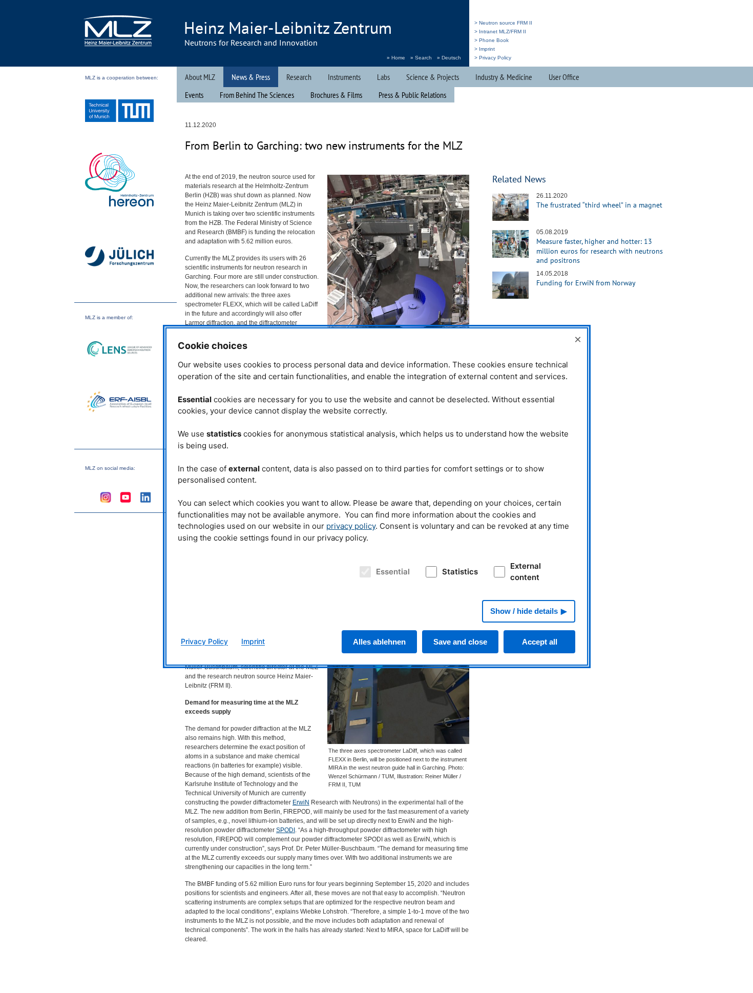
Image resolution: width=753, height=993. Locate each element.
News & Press (251, 77)
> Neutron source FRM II (503, 23)
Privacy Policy (204, 641)
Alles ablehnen (379, 641)
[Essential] (363, 571)
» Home (396, 57)
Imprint (253, 641)
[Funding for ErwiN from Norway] (510, 296)
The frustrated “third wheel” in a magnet (599, 205)
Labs (383, 77)
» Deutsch (449, 57)
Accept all (539, 641)
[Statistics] (430, 571)
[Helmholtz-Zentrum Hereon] (119, 181)
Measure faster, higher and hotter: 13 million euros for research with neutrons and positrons (599, 250)
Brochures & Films (336, 95)
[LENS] (119, 350)
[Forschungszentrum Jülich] (119, 258)
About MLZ (200, 77)
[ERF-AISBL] (119, 402)
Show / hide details (524, 611)
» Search (421, 57)
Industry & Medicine (503, 77)
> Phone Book (491, 40)
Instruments (344, 77)
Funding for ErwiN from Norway (586, 282)
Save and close (460, 641)
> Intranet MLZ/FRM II (500, 31)
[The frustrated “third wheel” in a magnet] (510, 218)
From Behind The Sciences (257, 95)
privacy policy (350, 526)
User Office (564, 77)
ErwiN (300, 802)
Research (298, 77)
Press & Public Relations (412, 95)
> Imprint (484, 49)
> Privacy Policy (492, 57)
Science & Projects (432, 77)
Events (194, 95)
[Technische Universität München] (119, 112)
